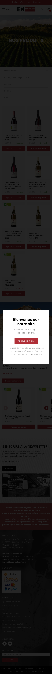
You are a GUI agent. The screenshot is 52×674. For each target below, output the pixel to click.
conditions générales (23, 351)
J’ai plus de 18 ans (26, 341)
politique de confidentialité (29, 354)
